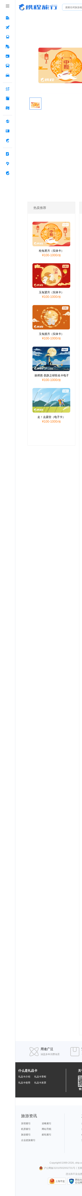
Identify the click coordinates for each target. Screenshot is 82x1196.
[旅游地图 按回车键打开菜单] (7, 108)
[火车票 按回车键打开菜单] (7, 37)
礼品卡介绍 (24, 1076)
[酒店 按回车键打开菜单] (7, 18)
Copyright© (56, 1162)
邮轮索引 (46, 1134)
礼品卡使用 (24, 1082)
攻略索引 (46, 1123)
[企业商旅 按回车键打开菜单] (7, 154)
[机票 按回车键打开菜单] (7, 27)
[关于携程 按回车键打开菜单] (7, 173)
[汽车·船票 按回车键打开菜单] (7, 66)
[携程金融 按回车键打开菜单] (7, 140)
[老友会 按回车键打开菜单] (7, 163)
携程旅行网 (38, 7)
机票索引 (26, 1129)
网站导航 (46, 1129)
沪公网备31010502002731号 (59, 1168)
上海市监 (60, 1181)
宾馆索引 (26, 1123)
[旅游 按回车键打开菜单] (7, 46)
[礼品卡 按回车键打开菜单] (7, 131)
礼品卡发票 (40, 1082)
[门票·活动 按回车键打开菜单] (7, 56)
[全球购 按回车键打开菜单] (7, 121)
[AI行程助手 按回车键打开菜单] (7, 89)
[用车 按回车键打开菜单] (7, 75)
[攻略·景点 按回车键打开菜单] (7, 98)
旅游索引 (26, 1134)
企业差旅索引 (28, 1140)
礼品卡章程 (40, 1076)
